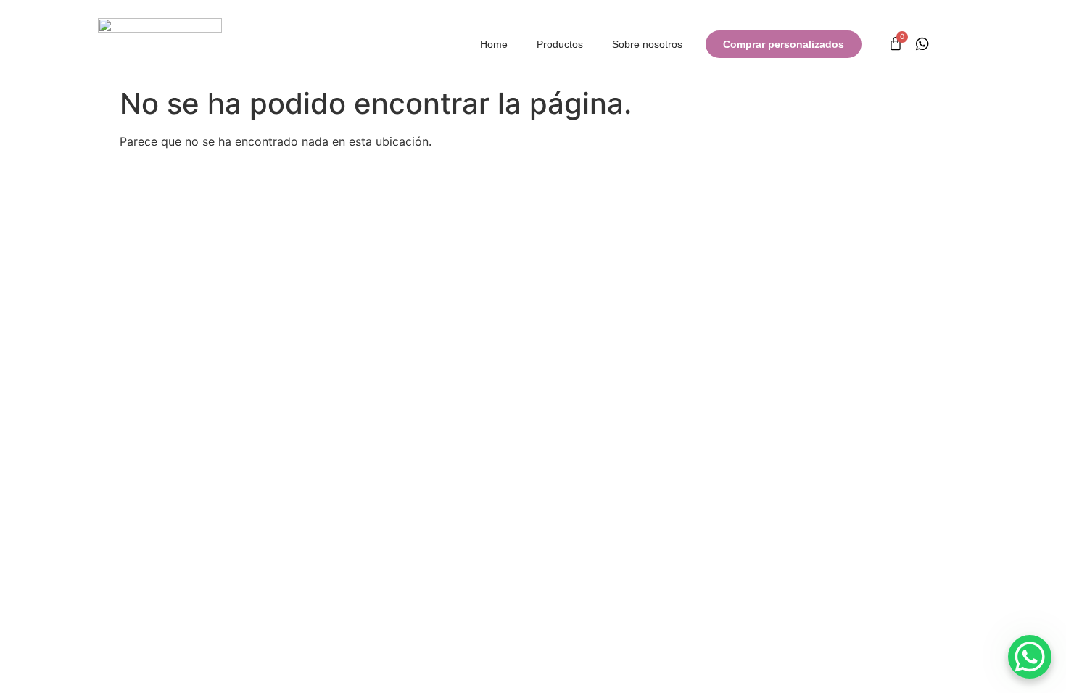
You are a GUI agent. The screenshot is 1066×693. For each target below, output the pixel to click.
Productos (560, 44)
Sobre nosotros (647, 44)
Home (494, 44)
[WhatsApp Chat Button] (1029, 657)
